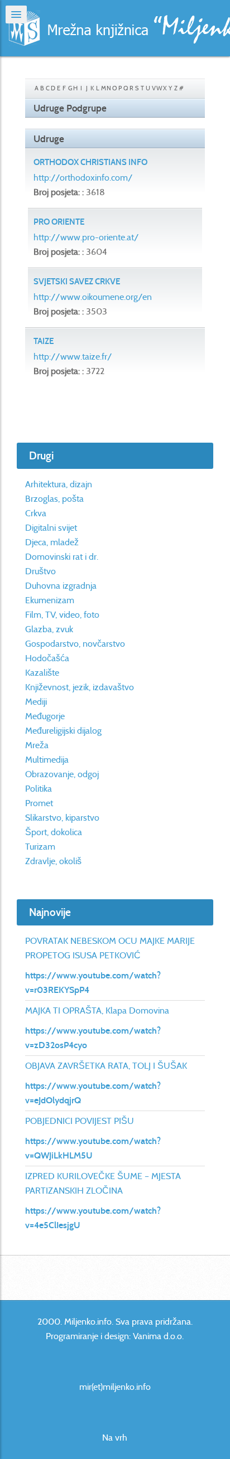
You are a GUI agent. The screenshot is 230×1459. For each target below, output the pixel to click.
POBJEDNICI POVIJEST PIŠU (79, 1121)
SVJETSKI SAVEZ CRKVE (76, 282)
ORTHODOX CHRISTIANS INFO (90, 162)
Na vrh (114, 1437)
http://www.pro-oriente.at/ (86, 237)
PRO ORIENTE (58, 222)
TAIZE (43, 341)
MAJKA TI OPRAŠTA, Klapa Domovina (97, 1010)
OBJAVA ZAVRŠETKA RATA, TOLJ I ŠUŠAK (106, 1065)
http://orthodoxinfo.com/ (83, 177)
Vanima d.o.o (157, 1336)
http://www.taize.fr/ (72, 356)
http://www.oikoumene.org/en (92, 297)
